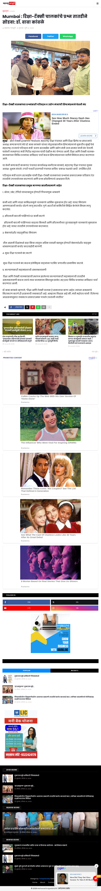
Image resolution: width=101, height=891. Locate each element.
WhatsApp (68, 36)
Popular (26, 670)
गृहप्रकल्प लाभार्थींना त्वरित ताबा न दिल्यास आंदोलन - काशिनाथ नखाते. (40, 845)
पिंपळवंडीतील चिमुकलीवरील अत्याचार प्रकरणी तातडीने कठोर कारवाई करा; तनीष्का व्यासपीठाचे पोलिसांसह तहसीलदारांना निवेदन (54, 698)
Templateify (44, 878)
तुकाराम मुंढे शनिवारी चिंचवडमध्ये (26, 676)
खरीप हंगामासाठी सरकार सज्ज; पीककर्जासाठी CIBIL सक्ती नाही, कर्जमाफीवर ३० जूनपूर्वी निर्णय (47, 339)
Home (34, 882)
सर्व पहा (94, 314)
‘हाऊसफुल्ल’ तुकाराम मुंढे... (24, 686)
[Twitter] (27, 307)
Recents (74, 670)
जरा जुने (94, 352)
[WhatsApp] (38, 307)
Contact (51, 882)
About (42, 882)
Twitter (50, 36)
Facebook (33, 36)
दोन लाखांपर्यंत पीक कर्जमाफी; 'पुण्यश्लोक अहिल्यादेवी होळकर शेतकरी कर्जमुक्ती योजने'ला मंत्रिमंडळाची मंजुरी (17, 339)
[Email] (43, 307)
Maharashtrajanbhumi (47, 888)
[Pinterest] (32, 307)
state (12, 11)
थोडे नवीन (7, 352)
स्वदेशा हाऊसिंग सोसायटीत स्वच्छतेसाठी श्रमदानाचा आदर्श (30, 828)
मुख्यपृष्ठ (5, 11)
